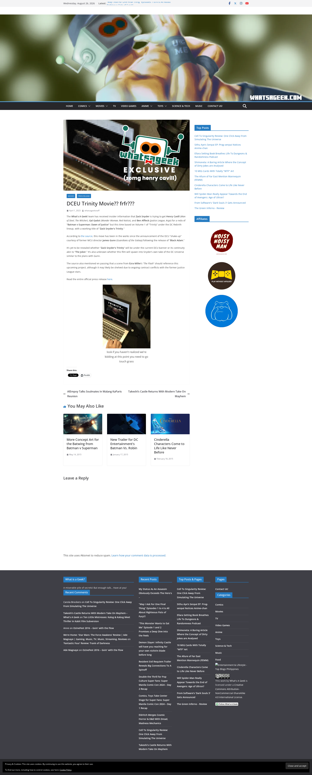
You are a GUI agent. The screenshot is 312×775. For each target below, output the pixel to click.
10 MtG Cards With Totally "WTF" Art (214, 171)
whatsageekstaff (91, 210)
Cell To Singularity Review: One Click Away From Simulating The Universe (153, 734)
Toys (160, 106)
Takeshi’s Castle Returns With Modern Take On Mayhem (157, 394)
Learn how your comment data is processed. (138, 555)
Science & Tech (181, 106)
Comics (82, 106)
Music (198, 106)
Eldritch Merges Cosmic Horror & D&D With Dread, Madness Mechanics (153, 719)
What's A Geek (237, 680)
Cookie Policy (66, 769)
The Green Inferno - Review (209, 208)
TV (114, 106)
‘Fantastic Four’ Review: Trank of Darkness (86, 643)
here (109, 279)
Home (69, 106)
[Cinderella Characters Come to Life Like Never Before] (170, 416)
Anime (145, 106)
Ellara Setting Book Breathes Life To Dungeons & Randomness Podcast (193, 619)
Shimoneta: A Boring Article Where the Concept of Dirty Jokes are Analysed (192, 634)
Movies (100, 106)
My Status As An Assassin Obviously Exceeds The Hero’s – (155, 593)
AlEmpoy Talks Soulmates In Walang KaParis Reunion (94, 394)
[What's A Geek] (156, 17)
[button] (89, 106)
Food (218, 659)
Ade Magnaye (70, 650)
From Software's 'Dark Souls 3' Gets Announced (220, 202)
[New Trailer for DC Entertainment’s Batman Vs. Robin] (126, 416)
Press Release (84, 196)
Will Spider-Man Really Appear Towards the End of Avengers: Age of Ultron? (192, 682)
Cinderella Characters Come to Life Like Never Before (169, 445)
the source (86, 236)
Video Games (128, 106)
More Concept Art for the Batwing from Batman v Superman (83, 443)
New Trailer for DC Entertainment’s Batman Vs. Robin (124, 443)
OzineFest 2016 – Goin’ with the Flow (93, 628)
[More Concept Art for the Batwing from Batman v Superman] (82, 416)
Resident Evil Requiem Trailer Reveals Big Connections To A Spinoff (155, 665)
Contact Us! (215, 106)
